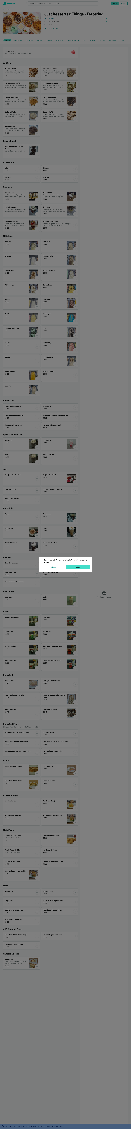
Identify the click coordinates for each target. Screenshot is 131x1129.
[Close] (90, 561)
